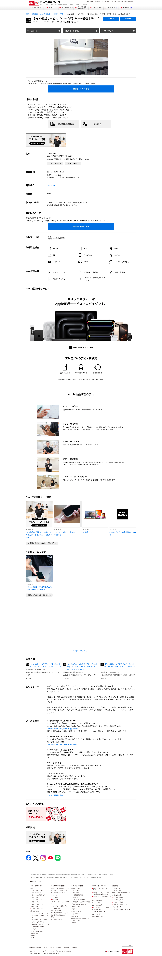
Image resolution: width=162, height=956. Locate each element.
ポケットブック (36, 902)
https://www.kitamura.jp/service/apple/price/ (62, 728)
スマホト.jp (54, 895)
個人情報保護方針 (35, 947)
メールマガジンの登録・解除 (59, 906)
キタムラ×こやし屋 (56, 919)
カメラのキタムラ (117, 888)
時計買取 (75, 897)
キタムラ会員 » (117, 895)
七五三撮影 (55, 899)
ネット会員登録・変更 (117, 1)
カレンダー (34, 929)
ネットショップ (75, 888)
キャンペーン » (76, 909)
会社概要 (90, 1)
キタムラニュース (76, 906)
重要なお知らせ (75, 916)
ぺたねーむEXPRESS (36, 931)
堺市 (61, 14)
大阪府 (55, 14)
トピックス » (75, 914)
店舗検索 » (115, 886)
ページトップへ (128, 945)
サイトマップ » (117, 907)
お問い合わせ (105, 1)
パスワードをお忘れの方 (120, 904)
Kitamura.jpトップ (36, 881)
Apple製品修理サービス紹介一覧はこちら (42, 543)
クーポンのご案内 (56, 908)
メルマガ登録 (129, 1)
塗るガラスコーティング (58, 892)
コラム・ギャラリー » (99, 886)
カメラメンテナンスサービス (59, 890)
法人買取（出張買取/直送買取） (81, 902)
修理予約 (128, 18)
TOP (27, 14)
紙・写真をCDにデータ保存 (39, 920)
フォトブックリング (37, 904)
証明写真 (33, 935)
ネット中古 (76, 892)
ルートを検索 (72, 163)
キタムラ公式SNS (56, 910)
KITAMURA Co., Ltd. (40, 953)
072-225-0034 (52, 185)
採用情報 (97, 1)
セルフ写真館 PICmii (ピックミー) (60, 913)
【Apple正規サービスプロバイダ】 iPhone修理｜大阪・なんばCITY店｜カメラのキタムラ (45, 665)
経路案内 (111, 18)
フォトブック (34, 897)
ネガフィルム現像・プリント (40, 895)
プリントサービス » (37, 886)
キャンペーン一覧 (76, 911)
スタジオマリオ (56, 897)
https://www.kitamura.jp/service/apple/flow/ (62, 744)
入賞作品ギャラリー (97, 916)
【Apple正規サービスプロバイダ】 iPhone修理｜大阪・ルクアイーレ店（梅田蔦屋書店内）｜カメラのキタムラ (82, 666)
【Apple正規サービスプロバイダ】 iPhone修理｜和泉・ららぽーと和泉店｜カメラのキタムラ (119, 666)
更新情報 (73, 922)
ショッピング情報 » (77, 886)
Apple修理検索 (45, 14)
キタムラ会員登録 (118, 897)
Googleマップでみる (81, 651)
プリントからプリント (38, 922)
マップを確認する (55, 163)
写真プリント (34, 888)
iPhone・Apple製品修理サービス (60, 888)
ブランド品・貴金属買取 (79, 899)
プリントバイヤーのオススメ (79, 904)
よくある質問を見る (55, 795)
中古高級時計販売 (78, 895)
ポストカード (34, 906)
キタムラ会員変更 (118, 900)
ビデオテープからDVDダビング (40, 913)
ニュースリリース (48, 947)
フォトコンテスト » (98, 912)
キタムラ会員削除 (118, 902)
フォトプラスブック (37, 899)
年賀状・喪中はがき (37, 909)
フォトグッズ (34, 933)
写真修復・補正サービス (39, 926)
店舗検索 (35, 14)
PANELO (33, 938)
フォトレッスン (96, 903)
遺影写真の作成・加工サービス (40, 924)
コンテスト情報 (96, 914)
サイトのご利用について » (121, 909)
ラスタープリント (37, 892)
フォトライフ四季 (97, 905)
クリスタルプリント (37, 890)
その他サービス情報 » (58, 886)
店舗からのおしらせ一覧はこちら (39, 595)
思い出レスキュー (35, 911)
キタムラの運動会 (97, 900)
